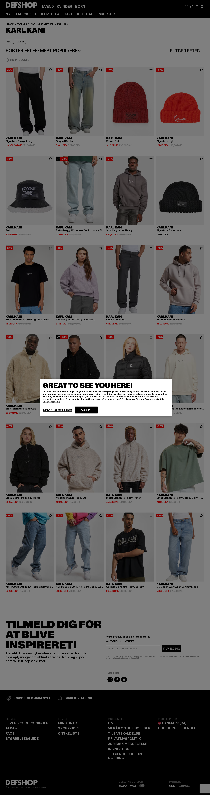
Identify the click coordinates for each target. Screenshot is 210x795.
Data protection (51, 401)
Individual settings (57, 410)
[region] (106, 397)
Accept (86, 410)
